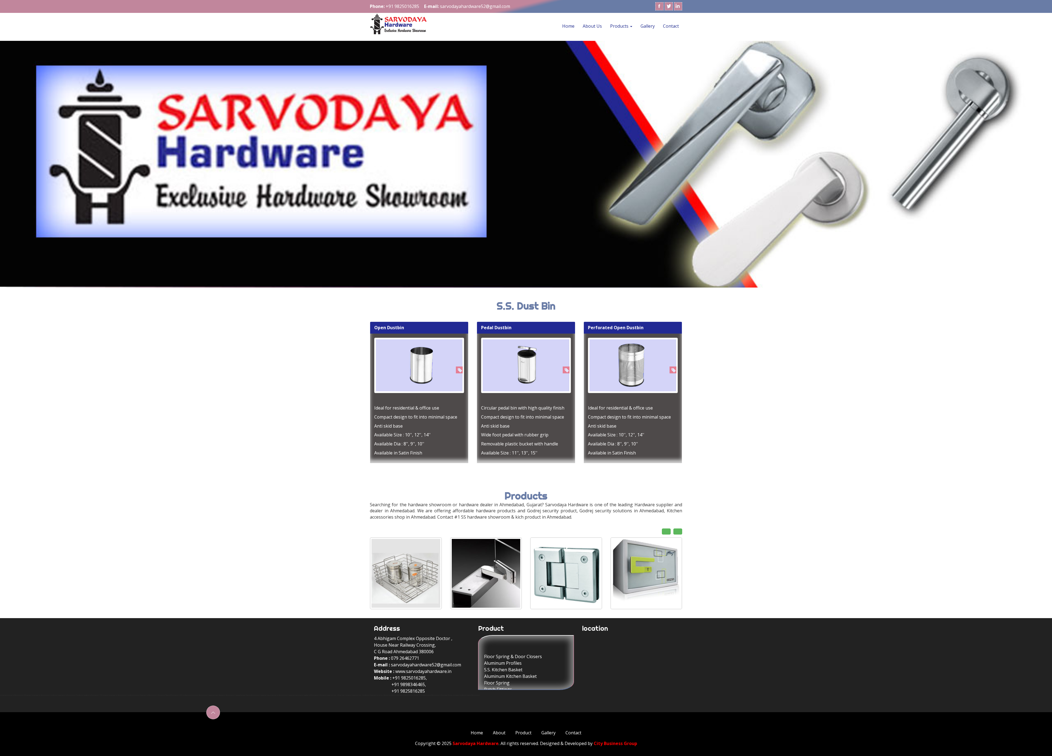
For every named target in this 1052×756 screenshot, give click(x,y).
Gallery (648, 26)
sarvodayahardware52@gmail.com (426, 665)
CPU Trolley (496, 654)
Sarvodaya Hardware (476, 743)
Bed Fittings (496, 673)
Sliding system (498, 667)
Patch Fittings (498, 647)
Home (568, 26)
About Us (592, 26)
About (499, 733)
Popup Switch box (502, 660)
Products (620, 26)
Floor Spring (497, 641)
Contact (671, 26)
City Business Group (615, 743)
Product (523, 733)
